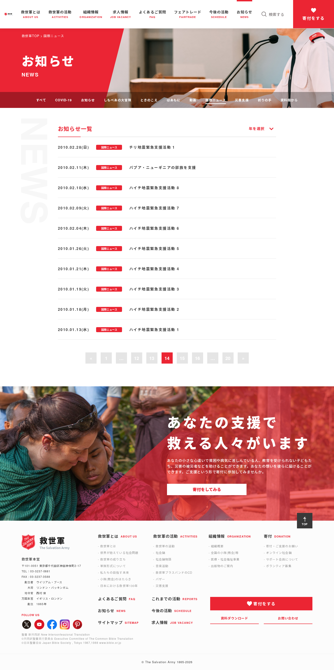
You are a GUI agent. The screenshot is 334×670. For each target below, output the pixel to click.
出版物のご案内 (222, 566)
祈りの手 (265, 100)
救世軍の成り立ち (113, 559)
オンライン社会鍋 (279, 552)
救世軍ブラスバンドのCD (174, 572)
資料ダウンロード (234, 618)
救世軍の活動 (165, 546)
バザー (160, 579)
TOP (305, 524)
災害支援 (242, 100)
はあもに (173, 100)
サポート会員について (282, 559)
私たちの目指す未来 (114, 572)
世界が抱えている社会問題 (119, 552)
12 (136, 358)
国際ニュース (215, 100)
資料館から (289, 100)
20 (227, 358)
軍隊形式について (113, 566)
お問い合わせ (288, 618)
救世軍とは (108, 546)
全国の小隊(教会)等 (225, 552)
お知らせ (88, 100)
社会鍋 (160, 552)
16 (197, 358)
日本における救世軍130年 (119, 585)
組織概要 (217, 546)
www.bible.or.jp (110, 643)
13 (151, 358)
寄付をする (313, 18)
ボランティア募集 (278, 566)
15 (182, 358)
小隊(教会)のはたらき (115, 579)
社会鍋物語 (164, 559)
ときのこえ (149, 100)
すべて (41, 100)
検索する (276, 14)
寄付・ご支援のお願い (282, 546)
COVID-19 (63, 100)
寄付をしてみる (207, 489)
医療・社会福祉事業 (225, 559)
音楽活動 (162, 566)
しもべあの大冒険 (117, 100)
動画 (192, 100)
